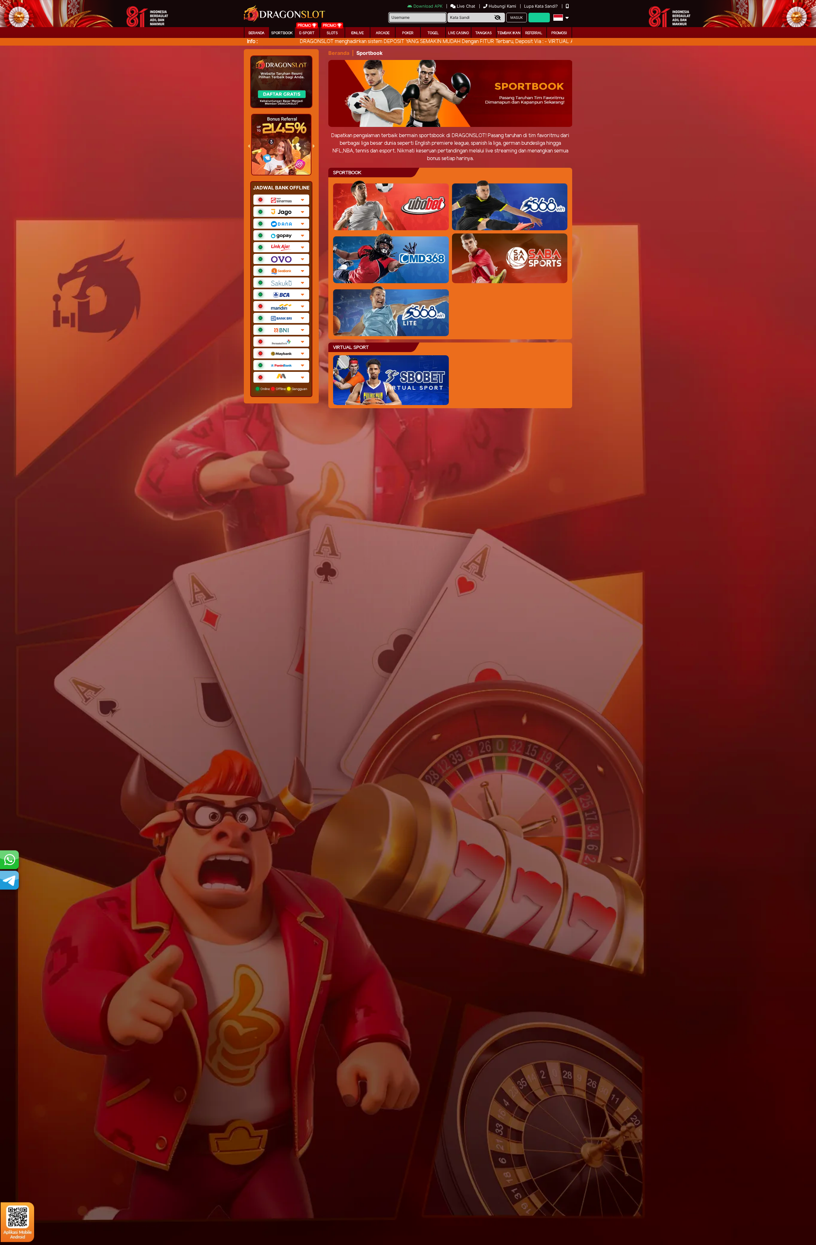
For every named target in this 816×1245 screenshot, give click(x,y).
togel (433, 33)
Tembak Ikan (509, 33)
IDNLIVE (357, 33)
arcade (383, 33)
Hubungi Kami (502, 6)
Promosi (559, 33)
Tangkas (483, 33)
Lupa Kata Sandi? (541, 6)
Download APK (428, 6)
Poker (407, 33)
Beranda (257, 33)
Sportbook (282, 33)
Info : (252, 42)
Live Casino (458, 33)
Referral (534, 33)
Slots (332, 33)
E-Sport (307, 33)
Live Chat (465, 6)
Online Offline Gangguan (283, 389)
